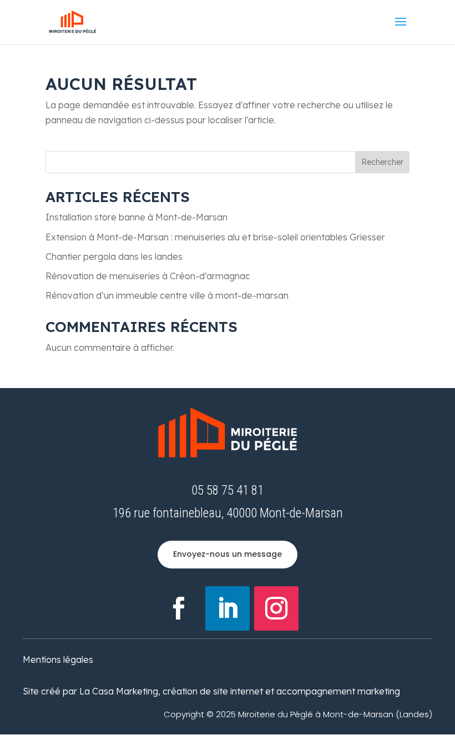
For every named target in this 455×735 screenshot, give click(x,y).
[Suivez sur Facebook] (178, 608)
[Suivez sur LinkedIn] (227, 608)
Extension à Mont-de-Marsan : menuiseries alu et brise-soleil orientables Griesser (215, 237)
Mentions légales (58, 659)
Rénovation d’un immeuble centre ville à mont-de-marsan (167, 295)
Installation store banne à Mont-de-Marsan (137, 217)
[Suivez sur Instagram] (276, 608)
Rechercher (382, 162)
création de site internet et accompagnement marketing (281, 691)
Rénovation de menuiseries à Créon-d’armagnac (148, 275)
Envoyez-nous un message (227, 554)
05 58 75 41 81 (227, 490)
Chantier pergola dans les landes (114, 256)
